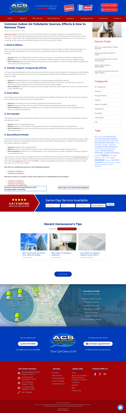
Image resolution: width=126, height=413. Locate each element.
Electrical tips (100, 142)
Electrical (98, 91)
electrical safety (114, 140)
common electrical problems (106, 139)
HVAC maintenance (110, 157)
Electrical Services (54, 18)
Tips (96, 122)
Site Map (75, 385)
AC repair (100, 136)
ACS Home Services (79, 157)
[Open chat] (120, 407)
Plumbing (98, 113)
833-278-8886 (33, 161)
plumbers (99, 159)
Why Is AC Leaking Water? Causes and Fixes (106, 48)
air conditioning (109, 136)
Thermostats (99, 117)
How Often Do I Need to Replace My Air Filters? (90, 254)
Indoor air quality (10, 34)
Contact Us (117, 18)
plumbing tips (104, 164)
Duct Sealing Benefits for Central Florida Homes (106, 60)
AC (96, 136)
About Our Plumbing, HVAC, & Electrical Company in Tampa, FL (79, 378)
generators (97, 155)
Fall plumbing (112, 144)
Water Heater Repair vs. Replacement (103, 66)
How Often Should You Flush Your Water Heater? (107, 72)
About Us (23, 18)
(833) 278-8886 (110, 5)
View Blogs (63, 274)
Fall (116, 142)
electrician (110, 142)
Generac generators (112, 153)
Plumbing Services (86, 18)
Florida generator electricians (106, 146)
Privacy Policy (76, 390)
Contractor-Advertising (63, 410)
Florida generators (99, 148)
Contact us (18, 161)
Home (10, 18)
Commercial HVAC (58, 378)
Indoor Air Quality (101, 104)
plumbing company (109, 162)
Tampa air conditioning (15, 171)
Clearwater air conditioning (17, 185)
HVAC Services (37, 18)
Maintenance (99, 109)
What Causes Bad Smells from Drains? (105, 54)
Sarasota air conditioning (16, 173)
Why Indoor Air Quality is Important (61, 254)
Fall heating (105, 144)
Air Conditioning (100, 87)
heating (105, 155)
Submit (110, 204)
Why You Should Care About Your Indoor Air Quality (33, 254)
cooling (96, 140)
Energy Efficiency (101, 96)
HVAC (103, 157)
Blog (73, 388)
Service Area (103, 18)
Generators (70, 18)
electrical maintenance (104, 140)
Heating (97, 100)
